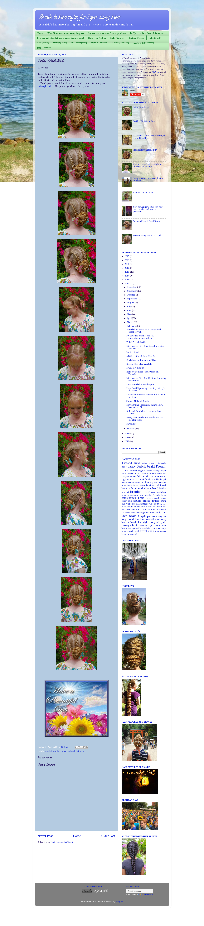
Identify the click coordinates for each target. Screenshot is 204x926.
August (131, 302)
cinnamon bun (135, 495)
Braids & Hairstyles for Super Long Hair (80, 17)
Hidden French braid (143, 192)
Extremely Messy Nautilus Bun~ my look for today (145, 395)
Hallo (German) (117, 38)
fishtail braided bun (149, 504)
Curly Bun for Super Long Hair (141, 360)
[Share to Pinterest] (86, 747)
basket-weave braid (131, 482)
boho (130, 485)
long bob (162, 516)
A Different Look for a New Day (141, 356)
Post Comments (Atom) (62, 842)
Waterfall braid (139, 476)
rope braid (154, 525)
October (131, 295)
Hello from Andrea (97, 38)
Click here (156, 72)
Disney (131, 466)
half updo (151, 509)
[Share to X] (81, 747)
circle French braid (155, 495)
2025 (127, 256)
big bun (145, 482)
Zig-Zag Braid (128, 479)
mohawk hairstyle (75, 751)
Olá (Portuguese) (79, 42)
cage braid (156, 492)
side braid (142, 528)
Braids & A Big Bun (135, 368)
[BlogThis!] (79, 747)
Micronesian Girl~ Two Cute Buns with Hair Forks (145, 347)
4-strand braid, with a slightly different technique (147, 165)
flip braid (163, 504)
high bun (161, 512)
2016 (127, 279)
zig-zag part (132, 534)
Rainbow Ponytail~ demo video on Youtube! (142, 373)
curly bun (127, 501)
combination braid (133, 497)
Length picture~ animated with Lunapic (148, 179)
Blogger (119, 901)
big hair (154, 482)
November (132, 291)
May (129, 314)
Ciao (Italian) (43, 42)
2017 (127, 276)
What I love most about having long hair (65, 33)
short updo (131, 528)
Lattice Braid (132, 352)
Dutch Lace (132, 424)
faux (138, 504)
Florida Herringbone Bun (145, 150)
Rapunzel (146, 473)
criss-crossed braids (156, 498)
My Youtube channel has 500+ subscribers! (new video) (140, 337)
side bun (152, 528)
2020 (127, 264)
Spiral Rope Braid (141, 107)
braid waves (139, 485)
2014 (127, 433)
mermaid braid (153, 519)
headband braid (128, 512)
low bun (139, 519)
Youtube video (157, 476)
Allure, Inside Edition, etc (152, 33)
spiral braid (133, 531)
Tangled (125, 476)
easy (124, 503)
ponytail (154, 522)
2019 (127, 268)
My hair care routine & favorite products (107, 33)
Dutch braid (146, 466)
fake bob (132, 504)
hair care (130, 509)
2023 (127, 260)
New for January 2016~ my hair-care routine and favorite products (148, 209)
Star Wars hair (159, 473)
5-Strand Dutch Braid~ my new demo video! (144, 412)
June (129, 310)
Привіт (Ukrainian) (120, 42)
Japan (163, 470)
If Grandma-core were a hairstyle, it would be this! (149, 136)
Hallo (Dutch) (155, 38)
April (129, 318)
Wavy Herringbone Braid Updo (147, 235)
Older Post (108, 836)
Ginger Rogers (137, 470)
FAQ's (133, 33)
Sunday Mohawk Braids (137, 401)
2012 (127, 441)
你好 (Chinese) (44, 47)
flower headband (154, 506)
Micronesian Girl (131, 473)
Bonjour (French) (136, 38)
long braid (128, 519)
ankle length (160, 479)
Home (40, 33)
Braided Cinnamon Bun (144, 121)
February (131, 326)
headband (161, 509)
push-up (143, 525)
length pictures (147, 516)
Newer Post (45, 836)
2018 (127, 272)
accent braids (144, 479)
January (131, 428)
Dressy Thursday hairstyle (139, 364)
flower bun (139, 506)
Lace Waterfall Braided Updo (140, 384)
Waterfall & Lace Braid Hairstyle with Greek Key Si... (143, 330)
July (129, 306)
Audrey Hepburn (148, 463)
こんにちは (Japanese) (143, 42)
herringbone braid (145, 512)
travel (143, 531)
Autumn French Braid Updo (146, 221)
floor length (127, 506)
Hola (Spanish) (60, 42)
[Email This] (76, 747)
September (132, 298)
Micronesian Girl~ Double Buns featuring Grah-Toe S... (146, 379)
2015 (127, 283)
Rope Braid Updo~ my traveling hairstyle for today (145, 389)
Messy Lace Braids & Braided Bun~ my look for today (144, 418)
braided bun (50, 751)
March (130, 322)
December (132, 287)
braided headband (147, 488)
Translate (148, 894)
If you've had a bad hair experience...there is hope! (60, 38)
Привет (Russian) (99, 42)
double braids (141, 500)
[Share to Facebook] (84, 747)
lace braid (61, 751)
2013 (127, 437)
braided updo (140, 492)
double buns (158, 500)
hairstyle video (45, 86)
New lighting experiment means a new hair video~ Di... (144, 406)
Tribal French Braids (136, 342)
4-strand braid (131, 462)
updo (151, 531)
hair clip (141, 509)
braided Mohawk (156, 485)
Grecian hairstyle (153, 470)
